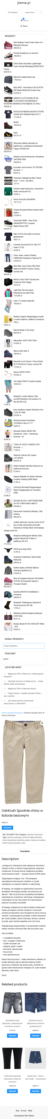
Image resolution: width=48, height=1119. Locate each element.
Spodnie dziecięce (15, 713)
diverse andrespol (14, 837)
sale (23, 843)
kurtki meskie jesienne (12, 843)
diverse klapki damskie (32, 837)
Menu (25, 26)
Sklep (30, 1111)
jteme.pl (24, 3)
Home (4, 713)
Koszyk (23, 1111)
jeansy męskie (31, 840)
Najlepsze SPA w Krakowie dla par (22, 689)
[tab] (25, 851)
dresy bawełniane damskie (13, 840)
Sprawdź (7, 828)
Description (25, 851)
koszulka (41, 840)
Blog (17, 1111)
